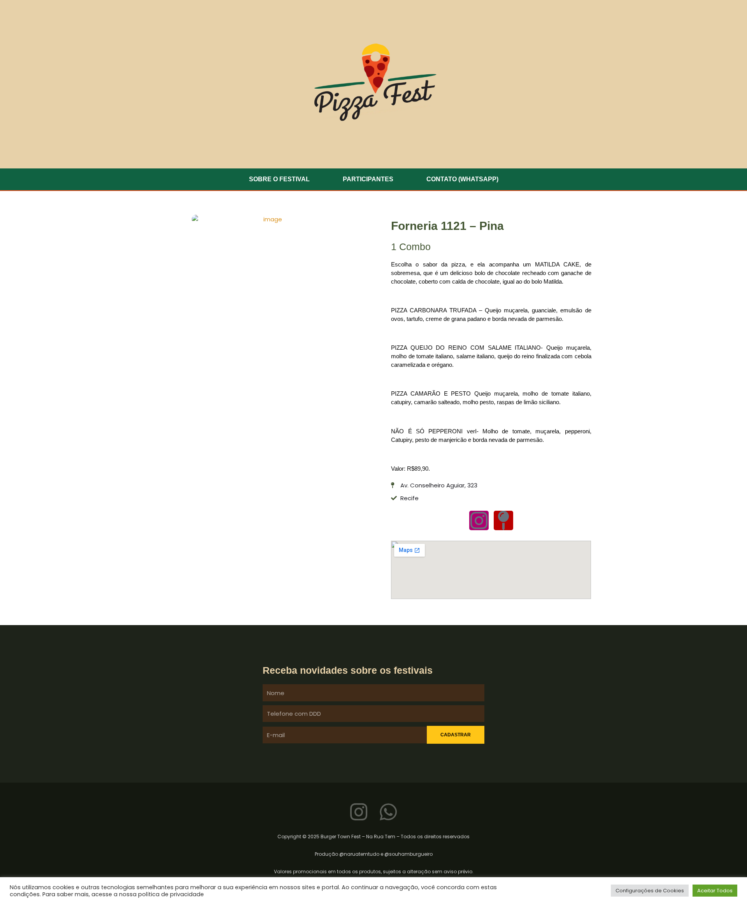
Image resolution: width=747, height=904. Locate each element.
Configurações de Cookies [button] (649, 890)
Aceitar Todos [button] (715, 890)
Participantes (368, 179)
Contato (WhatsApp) (462, 179)
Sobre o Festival (279, 179)
